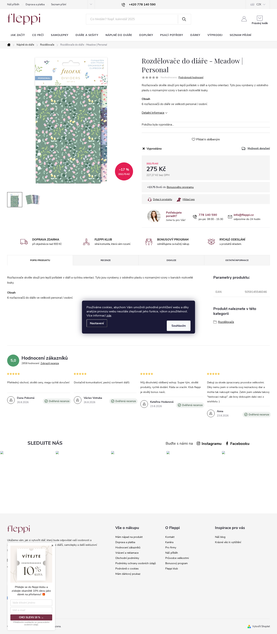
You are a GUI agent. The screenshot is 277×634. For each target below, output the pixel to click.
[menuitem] (18, 35)
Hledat (184, 19)
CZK (258, 4)
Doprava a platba (35, 4)
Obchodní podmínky (127, 558)
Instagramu (212, 443)
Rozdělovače (226, 322)
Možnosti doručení (259, 148)
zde (108, 315)
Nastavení (97, 323)
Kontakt (169, 537)
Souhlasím (178, 325)
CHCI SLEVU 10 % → (31, 617)
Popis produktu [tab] (40, 260)
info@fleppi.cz (244, 215)
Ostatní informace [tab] (237, 260)
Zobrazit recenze (50, 363)
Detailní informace (153, 113)
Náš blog (220, 537)
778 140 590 (208, 215)
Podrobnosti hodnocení (190, 77)
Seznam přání (58, 4)
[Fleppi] (18, 529)
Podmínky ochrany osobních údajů (135, 563)
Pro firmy (170, 547)
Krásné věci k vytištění (228, 542)
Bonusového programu (180, 187)
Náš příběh (13, 4)
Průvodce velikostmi (177, 558)
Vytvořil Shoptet (261, 626)
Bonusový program (176, 563)
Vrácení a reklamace (126, 553)
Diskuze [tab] (171, 260)
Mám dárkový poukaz (127, 574)
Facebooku (239, 443)
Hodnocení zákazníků (127, 547)
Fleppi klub (171, 568)
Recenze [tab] (106, 260)
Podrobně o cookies (127, 568)
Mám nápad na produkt (129, 537)
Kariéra (169, 542)
